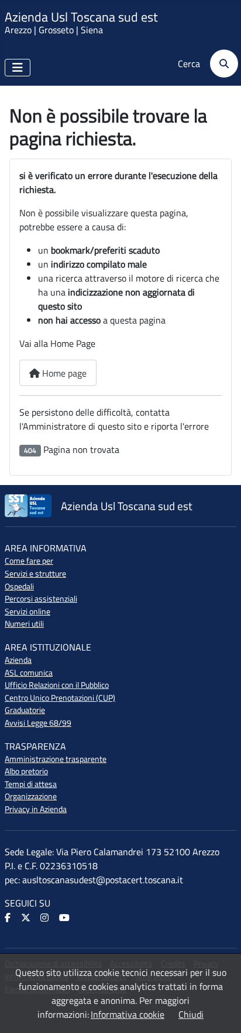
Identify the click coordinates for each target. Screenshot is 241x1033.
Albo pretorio (26, 771)
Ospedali (19, 586)
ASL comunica (29, 672)
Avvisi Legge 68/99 (38, 722)
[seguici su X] (26, 918)
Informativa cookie (127, 1014)
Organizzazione (31, 796)
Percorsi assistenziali (41, 598)
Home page (63, 373)
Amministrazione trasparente (55, 759)
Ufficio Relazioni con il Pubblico (57, 685)
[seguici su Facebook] (8, 918)
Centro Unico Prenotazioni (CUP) (60, 697)
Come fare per (29, 560)
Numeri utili (24, 623)
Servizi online (27, 611)
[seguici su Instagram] (45, 918)
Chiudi (191, 1014)
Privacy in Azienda (36, 809)
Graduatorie (25, 710)
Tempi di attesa (31, 784)
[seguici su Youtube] (65, 918)
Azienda (18, 659)
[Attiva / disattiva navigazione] (17, 67)
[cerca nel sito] (220, 64)
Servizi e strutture (35, 573)
